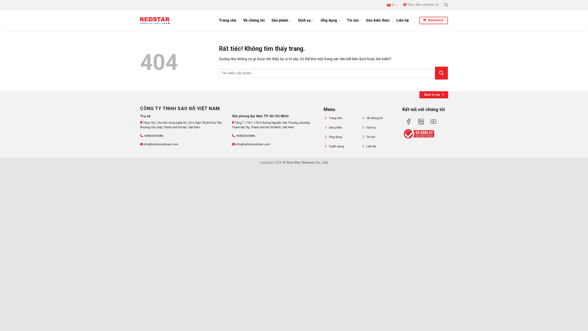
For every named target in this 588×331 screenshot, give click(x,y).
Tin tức (353, 20)
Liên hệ (402, 20)
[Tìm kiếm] (446, 5)
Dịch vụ (304, 20)
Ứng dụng (329, 20)
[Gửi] (441, 73)
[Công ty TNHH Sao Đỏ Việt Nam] (155, 20)
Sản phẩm (279, 20)
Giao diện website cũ (422, 5)
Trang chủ (227, 20)
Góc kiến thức (378, 20)
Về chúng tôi (254, 20)
